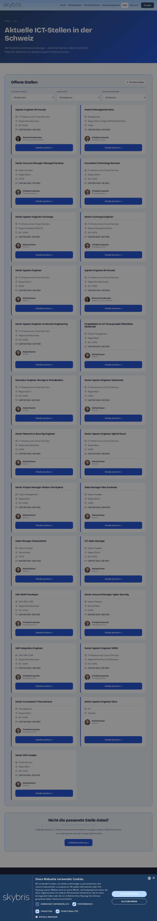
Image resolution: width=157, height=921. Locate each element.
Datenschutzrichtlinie (62, 899)
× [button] (153, 878)
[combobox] (149, 878)
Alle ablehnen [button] (129, 901)
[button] (71, 917)
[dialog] (78, 897)
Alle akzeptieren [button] (129, 894)
